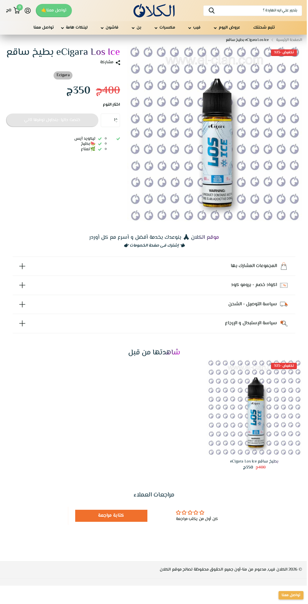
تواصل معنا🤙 (53, 10)
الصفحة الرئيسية (289, 40)
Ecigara (63, 75)
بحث (211, 10)
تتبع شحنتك (264, 27)
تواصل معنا (43, 27)
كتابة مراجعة (110, 511)
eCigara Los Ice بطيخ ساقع (250, 457)
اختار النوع (111, 105)
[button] (117, 115)
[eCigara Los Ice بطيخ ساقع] (250, 404)
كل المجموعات (227, 28)
